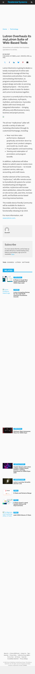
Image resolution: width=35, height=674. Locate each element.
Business (10, 262)
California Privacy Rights (24, 655)
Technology (14, 29)
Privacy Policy (13, 655)
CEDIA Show (17, 277)
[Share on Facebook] (9, 62)
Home (5, 29)
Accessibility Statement (12, 659)
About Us (6, 653)
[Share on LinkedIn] (14, 62)
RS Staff (7, 54)
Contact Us (23, 653)
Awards (16, 289)
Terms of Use (10, 657)
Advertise (6, 655)
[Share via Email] (27, 62)
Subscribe (24, 657)
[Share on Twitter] (5, 62)
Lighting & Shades (19, 464)
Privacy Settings (24, 659)
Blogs (16, 512)
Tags (28, 653)
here (12, 254)
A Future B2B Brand (14, 653)
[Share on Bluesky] (18, 62)
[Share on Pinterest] (23, 62)
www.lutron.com (9, 218)
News (16, 490)
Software (25, 262)
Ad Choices (17, 657)
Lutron (18, 262)
